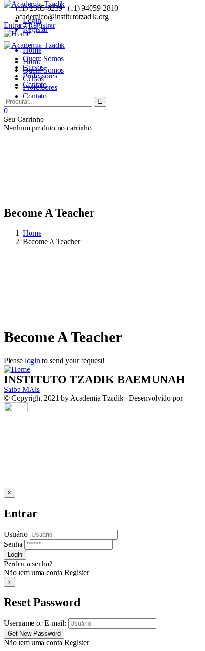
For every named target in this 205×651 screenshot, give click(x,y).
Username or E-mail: (35, 623)
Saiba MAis (22, 389)
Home (32, 233)
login (32, 361)
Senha (13, 544)
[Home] (17, 369)
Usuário (16, 534)
